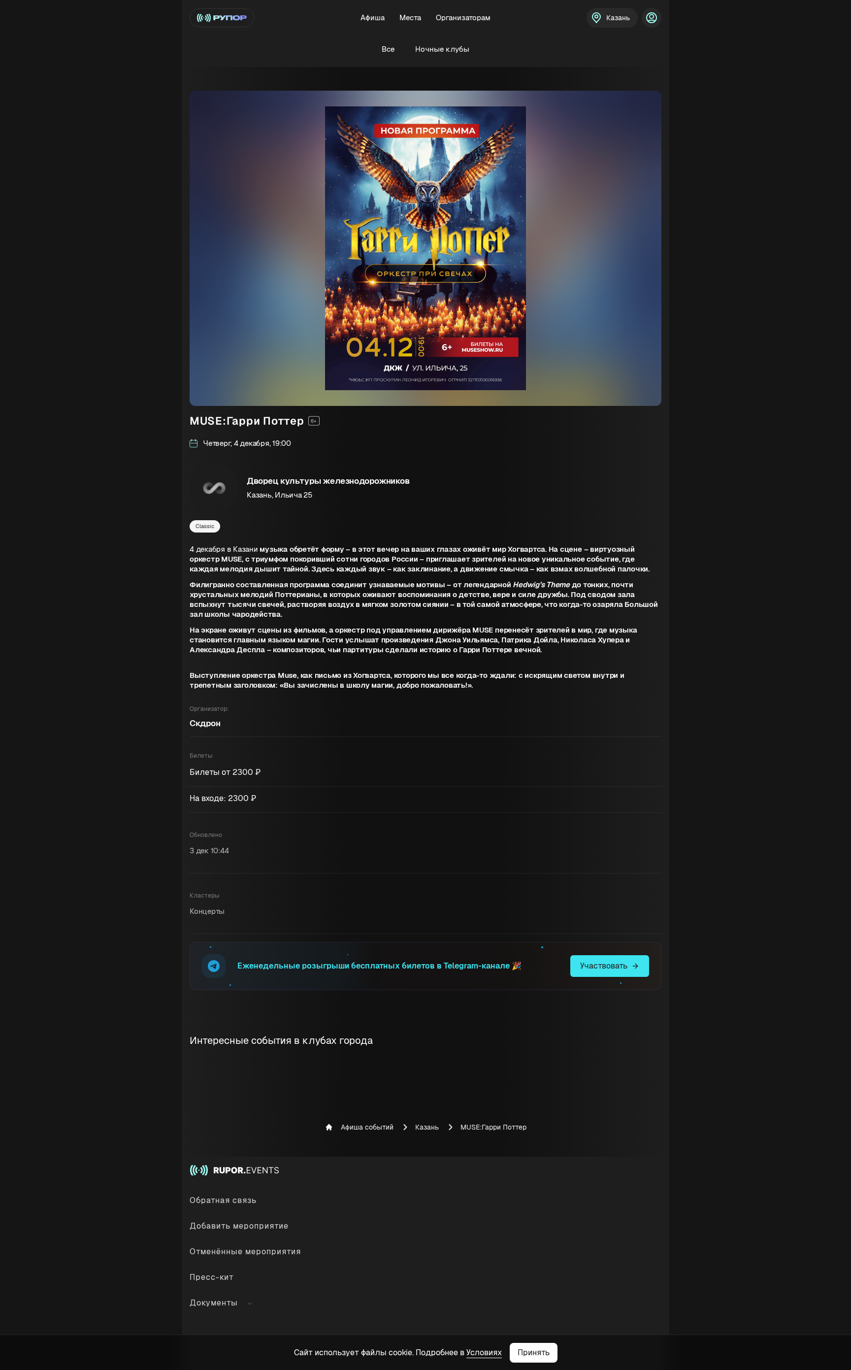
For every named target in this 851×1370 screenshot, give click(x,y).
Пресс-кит (212, 1277)
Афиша (372, 17)
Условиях (484, 1352)
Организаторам (463, 17)
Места (410, 17)
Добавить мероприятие (239, 1226)
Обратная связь (223, 1200)
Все (388, 49)
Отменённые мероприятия (245, 1251)
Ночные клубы (442, 49)
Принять (534, 1352)
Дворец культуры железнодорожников (328, 480)
